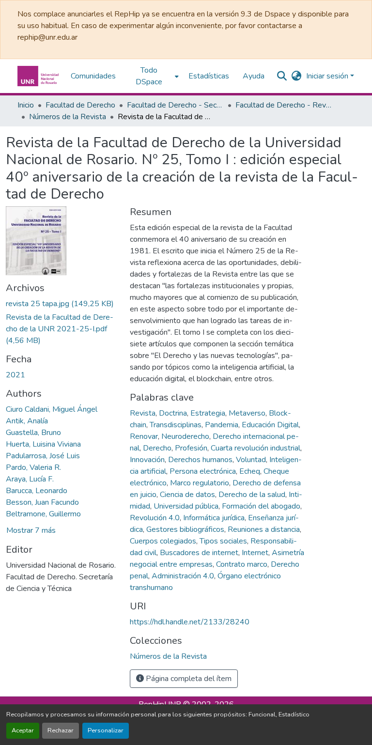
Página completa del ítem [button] (188, 678)
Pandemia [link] (221, 424)
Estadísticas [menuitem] (208, 76)
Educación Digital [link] (270, 424)
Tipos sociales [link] (223, 541)
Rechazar (60, 730)
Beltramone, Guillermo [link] (43, 514)
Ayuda (253, 76)
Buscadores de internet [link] (199, 552)
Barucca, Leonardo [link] (36, 490)
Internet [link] (255, 552)
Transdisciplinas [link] (176, 424)
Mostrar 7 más (31, 530)
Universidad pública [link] (186, 506)
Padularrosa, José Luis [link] (43, 455)
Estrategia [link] (207, 413)
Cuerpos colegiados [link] (163, 541)
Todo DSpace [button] (149, 76)
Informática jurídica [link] (214, 517)
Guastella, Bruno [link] (33, 432)
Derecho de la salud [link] (251, 494)
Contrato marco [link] (241, 564)
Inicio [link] (25, 105)
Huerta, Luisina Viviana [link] (43, 444)
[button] (39, 76)
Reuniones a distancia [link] (264, 529)
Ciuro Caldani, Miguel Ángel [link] (51, 409)
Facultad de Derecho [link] (80, 105)
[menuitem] (152, 76)
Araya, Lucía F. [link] (30, 479)
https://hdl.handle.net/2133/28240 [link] (189, 622)
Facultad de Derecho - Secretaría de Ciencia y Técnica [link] (175, 105)
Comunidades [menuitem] (93, 76)
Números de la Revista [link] (67, 116)
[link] (62, 304)
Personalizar (106, 730)
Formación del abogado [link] (261, 506)
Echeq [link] (249, 471)
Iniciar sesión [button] (328, 76)
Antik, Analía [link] (27, 421)
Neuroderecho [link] (185, 436)
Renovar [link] (144, 436)
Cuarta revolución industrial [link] (255, 448)
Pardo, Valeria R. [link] (33, 467)
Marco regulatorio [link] (199, 483)
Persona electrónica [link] (203, 471)
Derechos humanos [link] (200, 459)
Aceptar (23, 730)
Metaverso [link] (247, 413)
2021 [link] (15, 375)
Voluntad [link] (251, 459)
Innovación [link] (147, 459)
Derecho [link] (157, 448)
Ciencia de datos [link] (187, 494)
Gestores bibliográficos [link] (185, 529)
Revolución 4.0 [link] (155, 517)
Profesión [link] (191, 448)
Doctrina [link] (173, 413)
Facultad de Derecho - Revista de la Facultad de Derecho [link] (283, 105)
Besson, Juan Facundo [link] (42, 502)
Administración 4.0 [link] (183, 576)
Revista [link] (142, 413)
